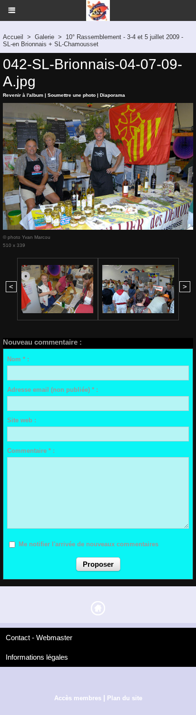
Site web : (21, 420)
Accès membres (77, 698)
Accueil (13, 37)
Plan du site (124, 698)
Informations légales (37, 657)
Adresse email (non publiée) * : (52, 389)
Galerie (44, 37)
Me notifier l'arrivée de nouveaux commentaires (88, 544)
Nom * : (18, 359)
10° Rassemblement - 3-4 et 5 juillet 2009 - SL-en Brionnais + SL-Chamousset (93, 40)
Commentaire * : (31, 450)
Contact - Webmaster (39, 637)
